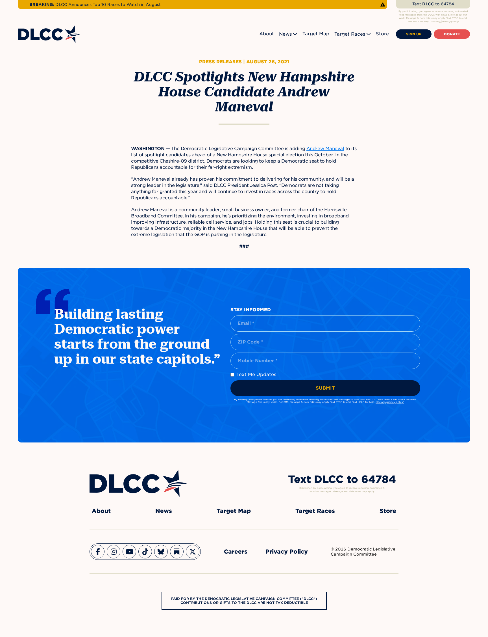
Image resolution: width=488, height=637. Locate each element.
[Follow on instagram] (113, 551)
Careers (235, 551)
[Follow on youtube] (129, 551)
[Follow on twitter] (192, 551)
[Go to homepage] (138, 483)
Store (382, 33)
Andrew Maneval (325, 148)
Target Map (315, 33)
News (285, 34)
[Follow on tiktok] (145, 551)
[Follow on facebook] (97, 551)
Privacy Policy (286, 551)
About (266, 33)
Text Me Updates (256, 374)
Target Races (349, 34)
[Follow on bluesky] (161, 551)
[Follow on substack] (177, 551)
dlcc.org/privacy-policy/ (390, 402)
